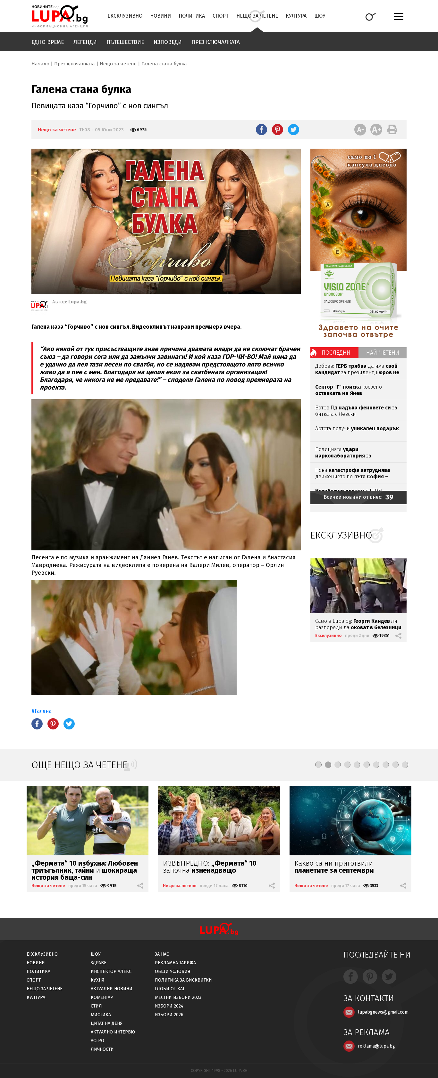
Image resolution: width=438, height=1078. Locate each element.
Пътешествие (125, 42)
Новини (160, 16)
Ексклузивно (124, 16)
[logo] (59, 16)
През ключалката (215, 42)
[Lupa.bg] (39, 307)
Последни (336, 352)
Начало (40, 64)
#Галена (41, 711)
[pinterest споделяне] (277, 129)
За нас (162, 954)
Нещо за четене (257, 16)
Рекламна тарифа (175, 963)
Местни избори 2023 (178, 997)
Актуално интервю (113, 1032)
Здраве (98, 963)
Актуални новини (111, 989)
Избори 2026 (169, 1014)
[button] (318, 764)
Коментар (102, 997)
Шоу (319, 16)
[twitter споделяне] (293, 129)
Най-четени (382, 352)
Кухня (98, 980)
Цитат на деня (107, 1023)
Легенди (85, 42)
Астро (97, 1040)
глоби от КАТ (170, 989)
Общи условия (172, 971)
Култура (296, 16)
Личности (102, 1049)
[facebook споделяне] (261, 129)
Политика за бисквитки (183, 980)
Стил (96, 1006)
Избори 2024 (169, 1006)
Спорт (221, 16)
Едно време (47, 42)
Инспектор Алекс (111, 971)
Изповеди (168, 42)
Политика (192, 16)
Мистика (101, 1014)
